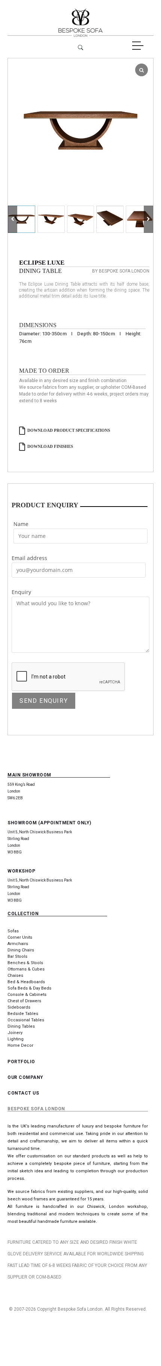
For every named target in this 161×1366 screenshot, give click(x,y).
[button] (148, 219)
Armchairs (17, 943)
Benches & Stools (25, 962)
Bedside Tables (22, 1013)
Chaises (15, 975)
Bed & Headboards (26, 981)
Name (20, 523)
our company (25, 1077)
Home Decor (20, 1045)
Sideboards (18, 1007)
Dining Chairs (20, 950)
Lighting (15, 1039)
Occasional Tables (25, 1020)
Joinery (14, 1032)
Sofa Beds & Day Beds (29, 988)
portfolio (21, 1061)
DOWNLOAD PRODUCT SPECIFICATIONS (68, 430)
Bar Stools (17, 956)
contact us (23, 1093)
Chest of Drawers (24, 1001)
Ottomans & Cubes (26, 969)
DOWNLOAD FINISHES (50, 446)
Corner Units (19, 937)
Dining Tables (21, 1026)
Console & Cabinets (26, 994)
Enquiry (21, 592)
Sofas (13, 931)
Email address (29, 558)
